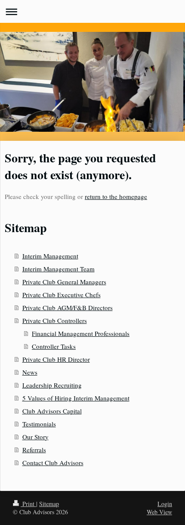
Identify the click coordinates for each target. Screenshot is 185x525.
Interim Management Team (58, 268)
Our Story (35, 436)
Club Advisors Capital (52, 411)
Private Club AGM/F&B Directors (67, 307)
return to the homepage (116, 196)
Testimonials (39, 423)
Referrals (34, 449)
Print (28, 504)
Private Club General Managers (64, 281)
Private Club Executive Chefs (61, 294)
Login (164, 504)
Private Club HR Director (56, 359)
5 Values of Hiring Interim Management (76, 398)
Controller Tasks (54, 346)
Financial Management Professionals (81, 333)
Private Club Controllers (54, 320)
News (29, 372)
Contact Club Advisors (52, 462)
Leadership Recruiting (52, 385)
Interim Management (50, 256)
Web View (159, 512)
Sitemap (49, 504)
